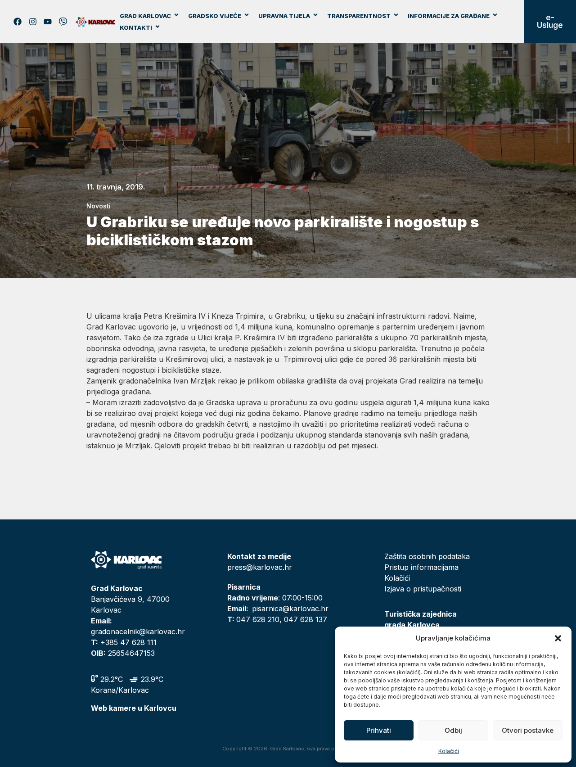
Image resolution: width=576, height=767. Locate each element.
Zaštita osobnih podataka (427, 556)
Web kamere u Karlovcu (133, 708)
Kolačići (448, 751)
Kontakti (136, 27)
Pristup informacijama (421, 567)
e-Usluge (550, 21)
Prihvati (378, 730)
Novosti (98, 206)
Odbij (453, 730)
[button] (558, 638)
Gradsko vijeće (214, 15)
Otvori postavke (528, 730)
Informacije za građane (449, 15)
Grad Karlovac (145, 15)
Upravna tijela (284, 15)
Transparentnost (359, 15)
